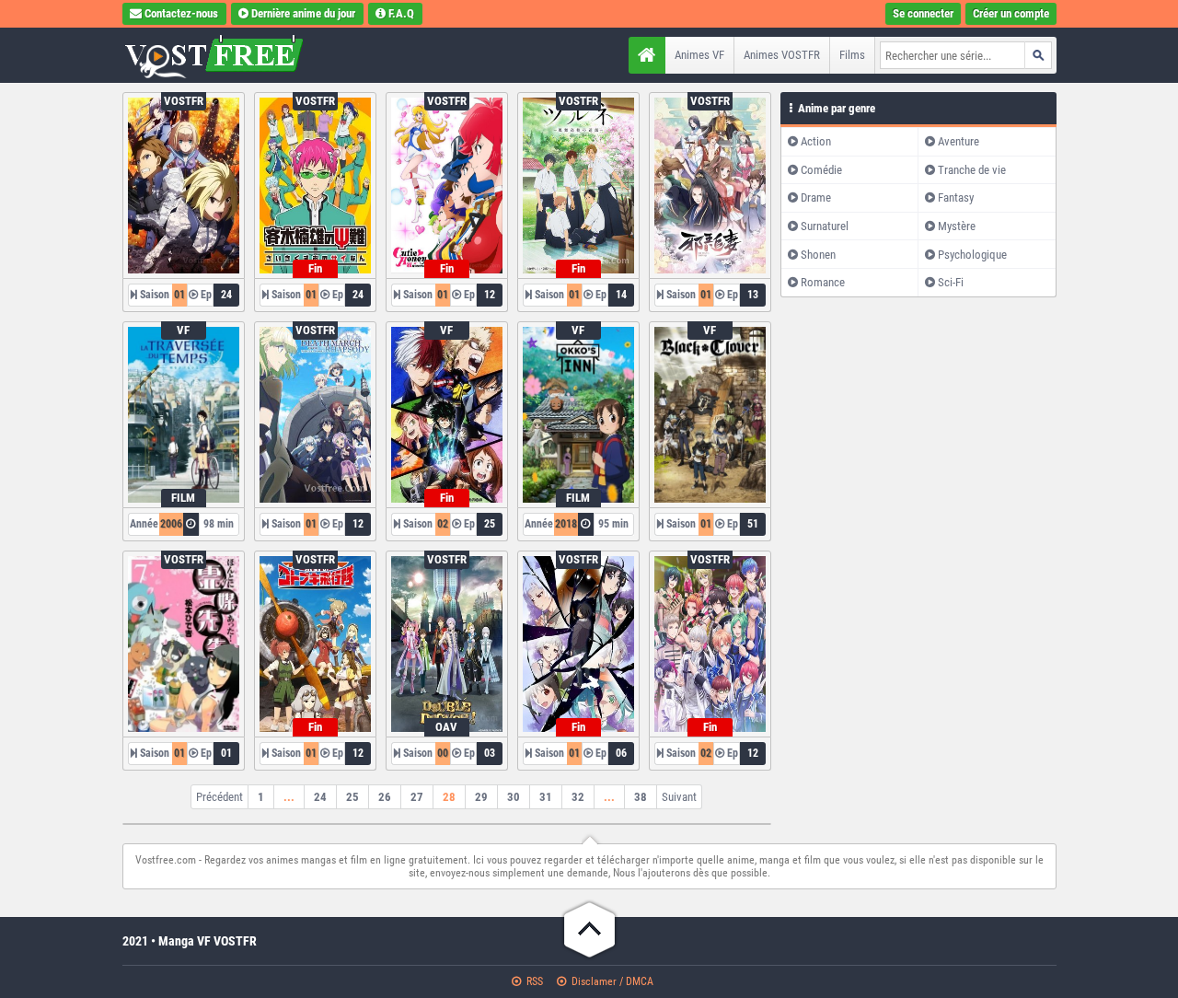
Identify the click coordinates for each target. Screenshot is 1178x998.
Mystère (957, 226)
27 (416, 797)
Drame (816, 197)
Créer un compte (1011, 13)
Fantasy (956, 197)
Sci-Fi (951, 282)
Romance (823, 282)
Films (852, 55)
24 (320, 797)
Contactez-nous (181, 13)
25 (352, 797)
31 (545, 797)
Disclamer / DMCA (611, 981)
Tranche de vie (972, 170)
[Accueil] (647, 55)
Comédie (821, 170)
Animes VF (699, 55)
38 (640, 797)
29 (481, 797)
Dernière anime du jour (303, 13)
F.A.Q (401, 13)
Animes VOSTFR (782, 55)
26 (384, 797)
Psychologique (972, 254)
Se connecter (923, 13)
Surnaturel (825, 226)
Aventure (958, 141)
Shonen (818, 254)
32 (578, 797)
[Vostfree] (237, 55)
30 (513, 797)
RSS (533, 981)
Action (816, 141)
